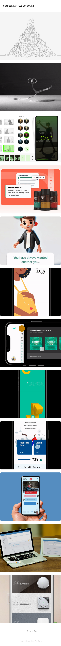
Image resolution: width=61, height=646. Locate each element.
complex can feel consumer (18, 5)
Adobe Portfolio (35, 641)
